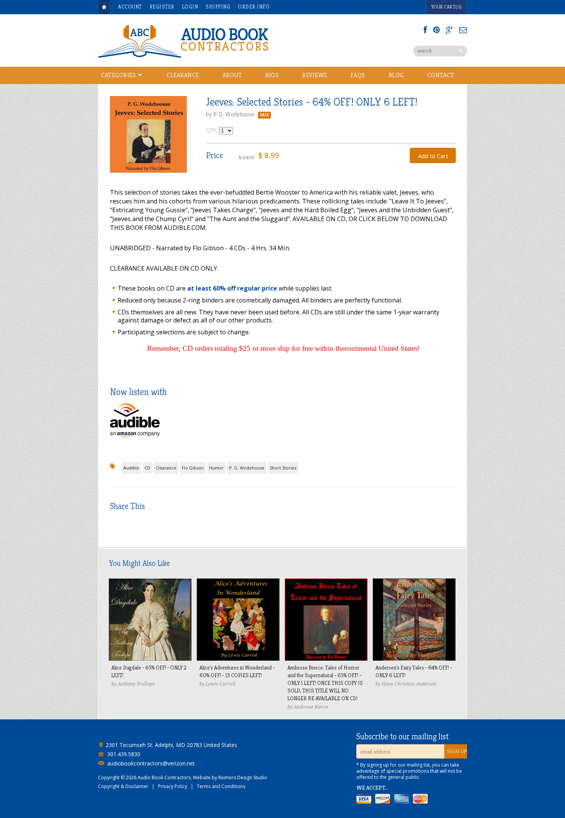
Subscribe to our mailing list (402, 736)
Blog (396, 75)
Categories (119, 75)
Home (104, 7)
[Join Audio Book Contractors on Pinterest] (436, 30)
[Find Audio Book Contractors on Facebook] (425, 30)
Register (162, 6)
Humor (216, 468)
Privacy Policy (172, 786)
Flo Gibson (193, 468)
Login (190, 6)
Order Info (253, 6)
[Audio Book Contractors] (213, 41)
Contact (440, 75)
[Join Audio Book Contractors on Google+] (449, 30)
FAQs (358, 75)
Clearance (182, 75)
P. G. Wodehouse (246, 468)
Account (130, 6)
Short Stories (283, 468)
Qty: (212, 130)
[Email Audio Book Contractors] (463, 30)
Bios (272, 75)
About (232, 75)
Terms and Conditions (221, 786)
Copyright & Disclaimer (123, 786)
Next (181, 141)
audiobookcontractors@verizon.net (151, 763)
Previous (115, 141)
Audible (131, 468)
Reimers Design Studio (242, 777)
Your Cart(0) (446, 7)
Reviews (314, 75)
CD (147, 468)
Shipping (218, 6)
